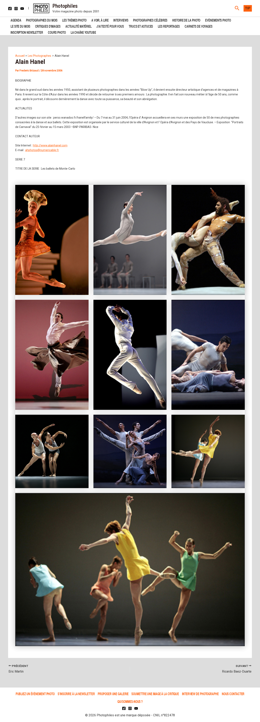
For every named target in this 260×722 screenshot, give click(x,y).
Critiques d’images (48, 26)
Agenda (16, 20)
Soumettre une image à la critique (155, 693)
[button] (237, 8)
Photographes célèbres (150, 20)
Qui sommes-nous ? (130, 701)
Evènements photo (218, 20)
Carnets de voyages (198, 26)
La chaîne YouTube (83, 32)
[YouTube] (22, 8)
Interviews (120, 20)
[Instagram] (16, 8)
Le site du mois (20, 26)
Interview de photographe (200, 693)
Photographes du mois (41, 20)
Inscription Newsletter (27, 32)
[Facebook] (10, 8)
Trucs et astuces (141, 26)
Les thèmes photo (74, 20)
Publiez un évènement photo (35, 693)
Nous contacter (233, 693)
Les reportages (169, 26)
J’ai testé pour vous (110, 26)
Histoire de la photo (186, 20)
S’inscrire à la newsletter (76, 693)
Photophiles (65, 6)
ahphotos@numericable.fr (42, 150)
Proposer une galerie (113, 693)
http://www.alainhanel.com (50, 145)
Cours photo (57, 32)
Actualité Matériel (78, 26)
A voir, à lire (100, 20)
